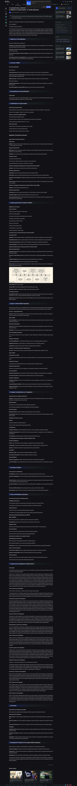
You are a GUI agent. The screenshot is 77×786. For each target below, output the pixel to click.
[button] (71, 2)
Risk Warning (41, 785)
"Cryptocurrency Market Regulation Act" (62, 39)
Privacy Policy (35, 785)
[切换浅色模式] (69, 1)
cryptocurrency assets (66, 41)
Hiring (46, 785)
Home (7, 4)
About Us (14, 785)
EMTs (60, 41)
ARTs (57, 41)
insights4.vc (14, 24)
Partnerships (29, 785)
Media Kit (18, 785)
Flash (12, 4)
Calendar (24, 4)
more (69, 45)
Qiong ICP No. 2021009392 (57, 785)
